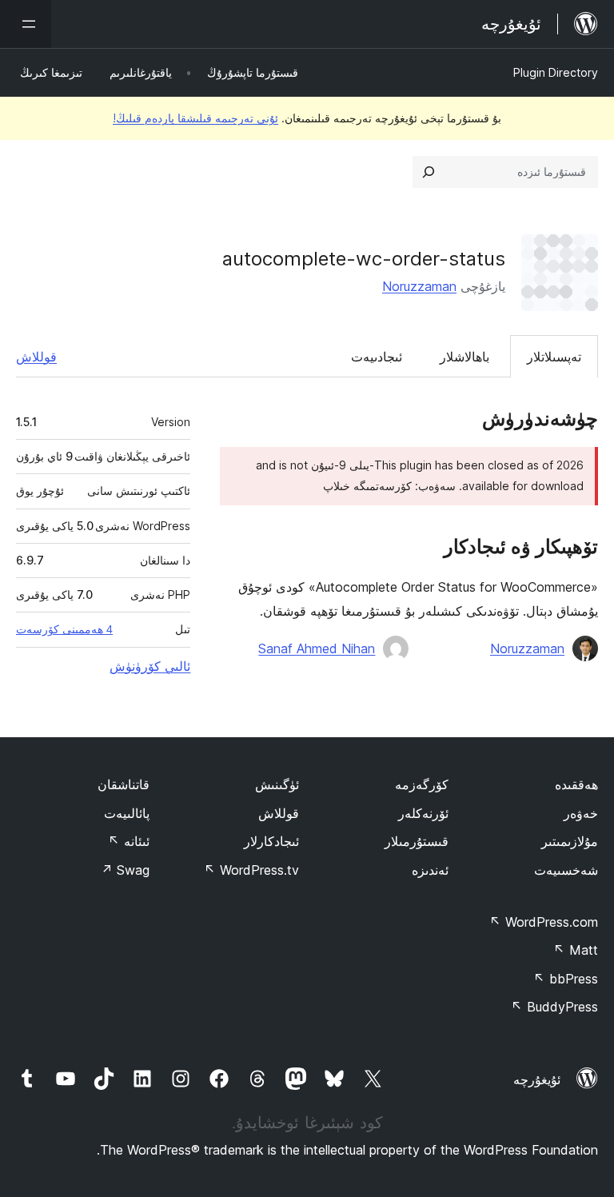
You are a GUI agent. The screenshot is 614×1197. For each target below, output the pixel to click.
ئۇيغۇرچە (536, 1079)
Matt (575, 950)
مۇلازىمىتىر (569, 841)
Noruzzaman (419, 286)
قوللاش (36, 357)
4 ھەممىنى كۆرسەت (64, 629)
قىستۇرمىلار (417, 841)
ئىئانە (129, 841)
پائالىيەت (127, 813)
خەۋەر (581, 813)
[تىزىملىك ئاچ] (25, 24)
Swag (125, 870)
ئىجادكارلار (271, 841)
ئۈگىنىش (277, 784)
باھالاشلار (464, 357)
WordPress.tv (251, 870)
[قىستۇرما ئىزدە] (429, 172)
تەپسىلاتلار (554, 357)
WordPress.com (543, 922)
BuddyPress (554, 1007)
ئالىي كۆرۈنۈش (150, 666)
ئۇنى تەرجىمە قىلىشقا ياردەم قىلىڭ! (195, 118)
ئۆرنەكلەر (423, 813)
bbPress (565, 979)
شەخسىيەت (566, 870)
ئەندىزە (430, 870)
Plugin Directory (555, 72)
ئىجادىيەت (376, 357)
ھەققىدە (576, 784)
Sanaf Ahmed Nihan (316, 648)
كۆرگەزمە (422, 784)
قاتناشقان (124, 784)
